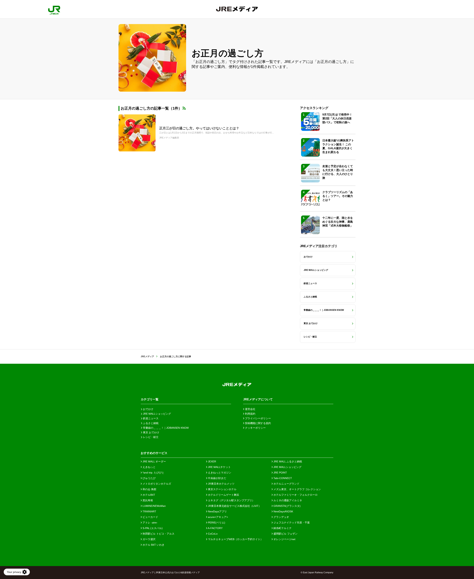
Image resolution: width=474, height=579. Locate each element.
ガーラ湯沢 (149, 539)
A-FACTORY (215, 528)
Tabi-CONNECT (282, 478)
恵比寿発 (147, 500)
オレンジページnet (284, 539)
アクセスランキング (314, 108)
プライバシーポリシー (257, 418)
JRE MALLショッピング (287, 467)
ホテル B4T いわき (153, 545)
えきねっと (149, 467)
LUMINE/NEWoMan (154, 506)
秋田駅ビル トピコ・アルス (158, 534)
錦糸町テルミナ (282, 528)
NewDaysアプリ (217, 511)
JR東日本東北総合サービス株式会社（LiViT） (234, 506)
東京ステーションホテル (221, 489)
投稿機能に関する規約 (257, 423)
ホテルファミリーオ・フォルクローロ (295, 495)
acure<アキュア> (217, 517)
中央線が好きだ (216, 478)
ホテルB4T (148, 495)
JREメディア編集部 (169, 137)
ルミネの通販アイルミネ (287, 500)
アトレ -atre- (150, 522)
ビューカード (150, 517)
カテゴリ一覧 (149, 399)
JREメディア (147, 356)
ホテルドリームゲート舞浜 (223, 495)
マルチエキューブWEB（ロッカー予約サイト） (235, 539)
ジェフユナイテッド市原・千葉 (291, 522)
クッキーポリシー (255, 427)
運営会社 (249, 409)
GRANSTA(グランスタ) (287, 506)
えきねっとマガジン (219, 472)
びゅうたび (149, 478)
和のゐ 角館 (149, 489)
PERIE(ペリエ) (216, 522)
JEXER (211, 461)
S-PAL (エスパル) (152, 528)
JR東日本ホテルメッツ (220, 484)
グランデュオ (281, 517)
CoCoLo (212, 534)
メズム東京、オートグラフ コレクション (297, 489)
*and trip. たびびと (153, 472)
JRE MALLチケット (219, 467)
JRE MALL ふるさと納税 (287, 461)
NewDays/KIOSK (283, 511)
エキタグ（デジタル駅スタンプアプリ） (231, 500)
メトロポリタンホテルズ (156, 484)
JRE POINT (280, 472)
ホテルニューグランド (286, 484)
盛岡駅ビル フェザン (285, 534)
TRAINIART (149, 511)
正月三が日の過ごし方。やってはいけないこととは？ (199, 128)
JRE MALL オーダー (154, 461)
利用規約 (249, 413)
